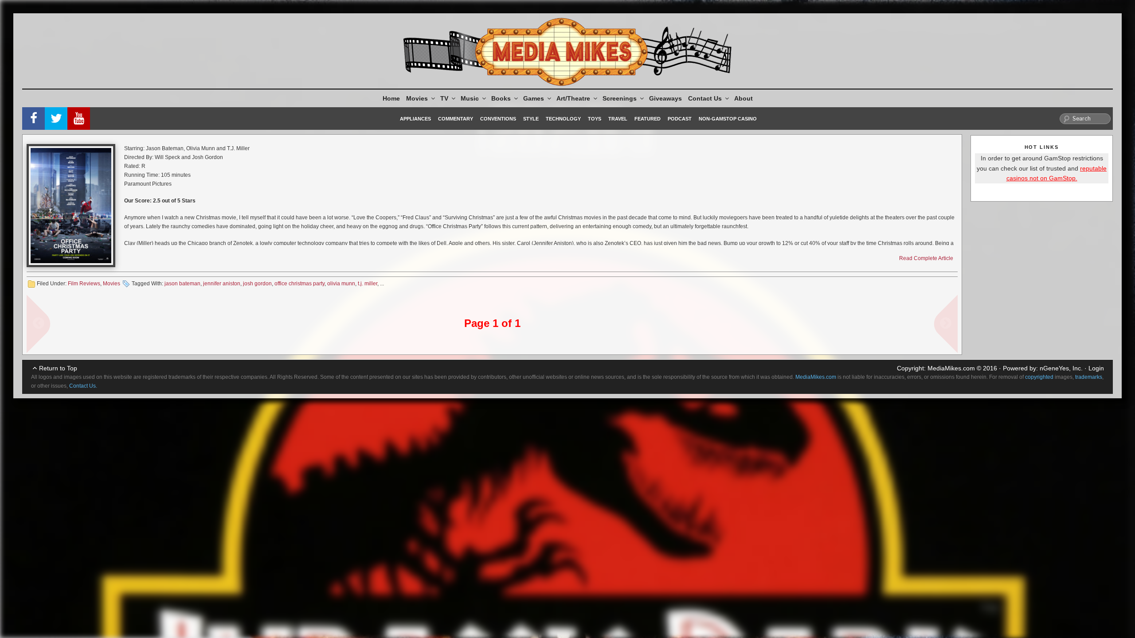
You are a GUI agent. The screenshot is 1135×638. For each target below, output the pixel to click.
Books (501, 98)
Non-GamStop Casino (728, 118)
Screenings (620, 98)
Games (533, 98)
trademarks (1088, 377)
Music (470, 98)
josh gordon (257, 283)
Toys (594, 118)
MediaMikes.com (951, 368)
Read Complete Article (926, 258)
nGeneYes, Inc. (1061, 368)
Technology (563, 118)
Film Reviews (84, 283)
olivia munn (341, 283)
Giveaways (665, 98)
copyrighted (1039, 377)
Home (391, 98)
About (743, 98)
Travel (617, 118)
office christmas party (299, 283)
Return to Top (58, 368)
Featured (647, 118)
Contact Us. (83, 386)
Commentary (455, 118)
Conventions (498, 118)
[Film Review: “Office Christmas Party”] (71, 205)
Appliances (415, 118)
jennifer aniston (221, 283)
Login (1096, 368)
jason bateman (182, 283)
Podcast (680, 118)
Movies (417, 98)
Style (531, 118)
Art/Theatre (573, 98)
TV (444, 98)
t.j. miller (367, 283)
